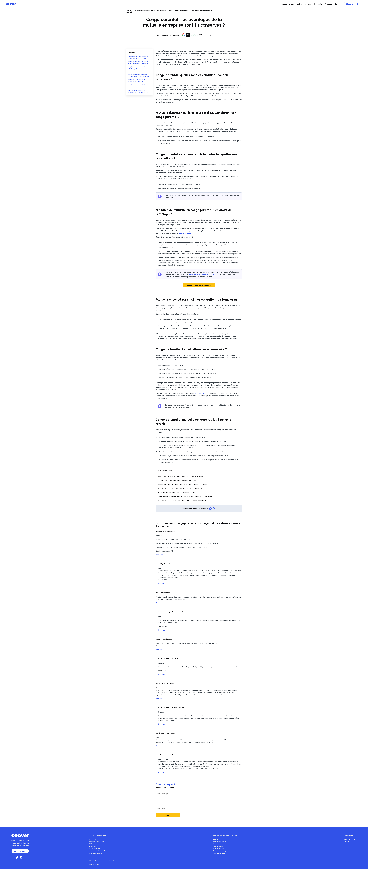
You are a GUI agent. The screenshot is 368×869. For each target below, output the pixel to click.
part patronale (199, 393)
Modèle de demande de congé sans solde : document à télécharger (182, 484)
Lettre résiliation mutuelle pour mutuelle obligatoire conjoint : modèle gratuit (185, 496)
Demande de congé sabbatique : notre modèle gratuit (177, 481)
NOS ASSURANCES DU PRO (97, 836)
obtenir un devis (20, 851)
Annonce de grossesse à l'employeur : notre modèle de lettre (180, 476)
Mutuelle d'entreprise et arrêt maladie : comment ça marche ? (180, 488)
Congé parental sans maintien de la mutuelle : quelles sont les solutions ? (139, 69)
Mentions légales (94, 864)
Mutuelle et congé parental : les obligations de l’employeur (137, 80)
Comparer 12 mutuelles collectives (199, 285)
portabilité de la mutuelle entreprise (201, 274)
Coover (128, 10)
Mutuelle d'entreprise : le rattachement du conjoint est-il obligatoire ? (183, 500)
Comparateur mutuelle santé (141, 10)
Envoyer (168, 815)
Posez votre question (166, 784)
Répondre (159, 555)
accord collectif (185, 233)
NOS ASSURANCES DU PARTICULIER (225, 836)
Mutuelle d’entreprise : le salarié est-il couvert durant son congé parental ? (139, 62)
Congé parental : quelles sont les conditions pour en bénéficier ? (138, 57)
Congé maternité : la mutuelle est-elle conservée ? (139, 86)
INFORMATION (348, 836)
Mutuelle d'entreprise (159, 10)
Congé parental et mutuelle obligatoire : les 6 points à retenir (138, 91)
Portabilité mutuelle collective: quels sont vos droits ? (177, 492)
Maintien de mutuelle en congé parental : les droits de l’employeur (139, 75)
